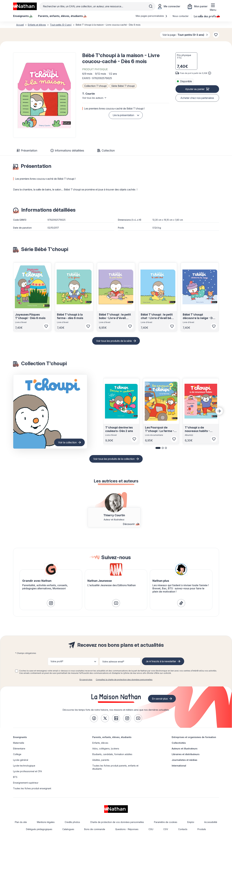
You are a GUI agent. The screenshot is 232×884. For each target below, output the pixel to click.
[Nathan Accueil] (25, 6)
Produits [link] (201, 829)
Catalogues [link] (68, 829)
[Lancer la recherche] (150, 6)
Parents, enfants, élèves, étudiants (111, 737)
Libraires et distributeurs (185, 754)
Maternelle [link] (18, 742)
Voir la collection (67, 442)
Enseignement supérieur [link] (25, 782)
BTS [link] (15, 777)
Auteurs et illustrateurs (184, 748)
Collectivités (179, 742)
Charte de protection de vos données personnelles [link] (117, 822)
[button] (44, 95)
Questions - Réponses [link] (126, 829)
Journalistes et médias (184, 760)
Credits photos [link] (72, 822)
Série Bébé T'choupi (123, 85)
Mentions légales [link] (46, 822)
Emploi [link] (190, 822)
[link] (51, 603)
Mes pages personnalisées (150, 16)
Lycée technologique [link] (24, 765)
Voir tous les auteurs (92, 97)
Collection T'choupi (95, 85)
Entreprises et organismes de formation (194, 737)
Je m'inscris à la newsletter (161, 661)
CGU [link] (151, 829)
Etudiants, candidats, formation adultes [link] (112, 754)
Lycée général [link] (20, 760)
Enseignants (20, 737)
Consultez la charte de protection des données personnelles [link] (124, 679)
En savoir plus (86, 679)
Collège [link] (17, 754)
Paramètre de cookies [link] (165, 822)
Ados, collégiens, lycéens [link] (105, 748)
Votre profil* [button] (57, 661)
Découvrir (129, 524)
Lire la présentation (123, 115)
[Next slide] (219, 411)
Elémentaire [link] (19, 748)
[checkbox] (16, 671)
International (179, 765)
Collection (108, 150)
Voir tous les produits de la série (114, 340)
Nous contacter (181, 16)
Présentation (29, 150)
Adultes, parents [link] (100, 760)
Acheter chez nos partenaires (197, 97)
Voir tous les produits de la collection (114, 458)
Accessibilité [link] (210, 822)
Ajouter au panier (195, 89)
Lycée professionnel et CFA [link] (27, 771)
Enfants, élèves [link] (100, 742)
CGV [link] (165, 829)
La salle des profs (205, 16)
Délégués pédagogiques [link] (39, 829)
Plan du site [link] (21, 822)
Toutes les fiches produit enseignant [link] (32, 788)
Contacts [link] (182, 829)
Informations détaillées (69, 150)
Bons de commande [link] (94, 829)
